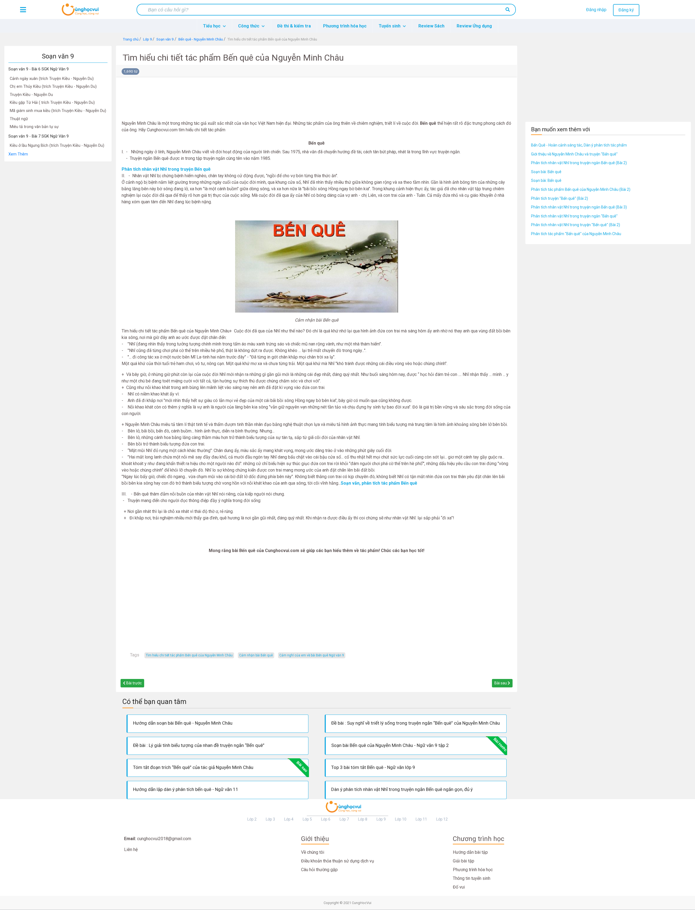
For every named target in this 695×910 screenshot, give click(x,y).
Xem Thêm (18, 154)
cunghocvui (81, 11)
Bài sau (501, 683)
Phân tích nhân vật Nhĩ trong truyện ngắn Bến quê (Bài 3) (579, 207)
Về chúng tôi (312, 852)
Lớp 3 (270, 819)
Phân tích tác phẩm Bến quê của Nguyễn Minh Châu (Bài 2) (580, 189)
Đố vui (459, 887)
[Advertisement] (58, 243)
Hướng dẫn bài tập (470, 852)
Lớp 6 (325, 819)
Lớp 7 (344, 819)
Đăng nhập (596, 9)
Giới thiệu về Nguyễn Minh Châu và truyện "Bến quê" (574, 154)
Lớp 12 (442, 819)
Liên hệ (131, 849)
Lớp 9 (381, 819)
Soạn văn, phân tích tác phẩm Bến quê (379, 483)
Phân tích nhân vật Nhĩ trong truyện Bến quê (166, 169)
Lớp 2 (252, 819)
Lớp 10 (400, 819)
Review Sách (431, 26)
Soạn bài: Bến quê (546, 172)
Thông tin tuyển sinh (471, 878)
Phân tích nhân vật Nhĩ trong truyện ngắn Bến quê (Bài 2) (579, 163)
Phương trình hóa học (345, 26)
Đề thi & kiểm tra (294, 26)
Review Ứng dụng (474, 26)
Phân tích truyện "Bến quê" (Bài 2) (559, 198)
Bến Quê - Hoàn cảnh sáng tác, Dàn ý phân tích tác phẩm (579, 145)
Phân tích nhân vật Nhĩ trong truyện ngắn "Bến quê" (574, 216)
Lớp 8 (362, 819)
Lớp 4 (288, 819)
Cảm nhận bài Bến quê (256, 655)
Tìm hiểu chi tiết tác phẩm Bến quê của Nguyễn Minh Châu (189, 655)
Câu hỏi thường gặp (319, 869)
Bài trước (133, 683)
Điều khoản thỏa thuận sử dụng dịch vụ (337, 861)
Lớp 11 (421, 819)
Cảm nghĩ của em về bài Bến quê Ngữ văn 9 (311, 655)
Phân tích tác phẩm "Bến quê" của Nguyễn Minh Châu (576, 234)
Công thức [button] (249, 26)
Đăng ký (626, 10)
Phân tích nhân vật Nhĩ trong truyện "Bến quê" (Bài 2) (575, 225)
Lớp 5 (307, 819)
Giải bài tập (463, 861)
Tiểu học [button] (212, 26)
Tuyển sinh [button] (390, 26)
